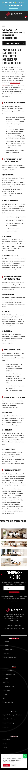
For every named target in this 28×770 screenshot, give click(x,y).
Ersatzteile (6, 682)
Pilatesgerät (6, 653)
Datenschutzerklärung (9, 719)
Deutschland (6, 740)
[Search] (6, 17)
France (5, 744)
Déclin (13, 765)
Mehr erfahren (13, 8)
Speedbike (6, 641)
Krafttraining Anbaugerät (9, 657)
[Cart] (25, 18)
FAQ (4, 698)
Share (3, 26)
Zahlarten (5, 678)
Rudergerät (6, 645)
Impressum (6, 727)
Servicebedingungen (8, 670)
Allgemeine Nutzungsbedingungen (12, 715)
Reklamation (6, 690)
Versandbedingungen (9, 674)
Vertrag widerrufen (8, 702)
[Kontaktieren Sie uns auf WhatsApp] (25, 756)
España (5, 748)
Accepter (6, 765)
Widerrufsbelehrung (8, 723)
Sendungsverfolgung (8, 686)
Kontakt (5, 694)
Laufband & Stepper (8, 649)
